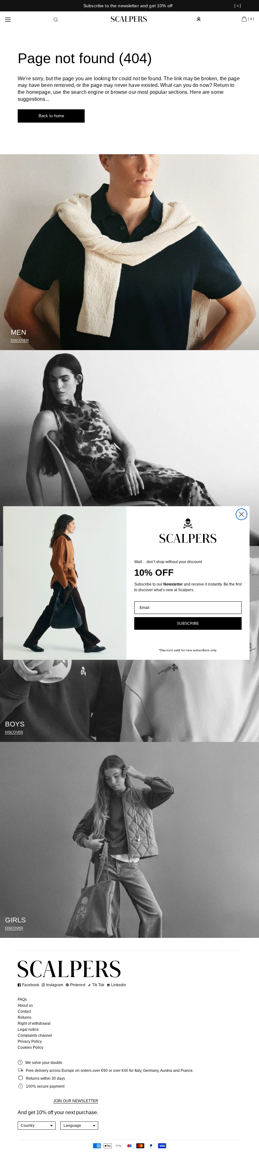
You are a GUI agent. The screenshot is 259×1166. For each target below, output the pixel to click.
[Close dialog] (241, 514)
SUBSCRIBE (188, 623)
